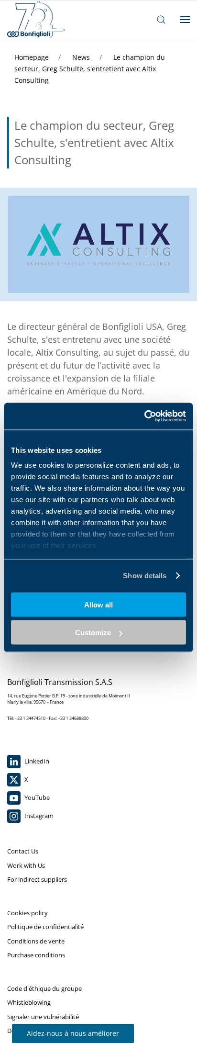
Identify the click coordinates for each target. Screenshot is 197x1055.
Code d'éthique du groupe (44, 988)
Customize (93, 633)
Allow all (98, 604)
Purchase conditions (36, 955)
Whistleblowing (29, 1002)
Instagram (38, 815)
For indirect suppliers (37, 879)
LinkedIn (36, 761)
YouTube (36, 797)
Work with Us (26, 865)
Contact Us (22, 851)
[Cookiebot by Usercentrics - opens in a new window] (144, 416)
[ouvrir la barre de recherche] (161, 19)
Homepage (32, 57)
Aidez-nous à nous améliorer (73, 1033)
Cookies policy (27, 913)
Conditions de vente (36, 941)
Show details (144, 576)
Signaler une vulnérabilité (43, 1016)
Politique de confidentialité (45, 926)
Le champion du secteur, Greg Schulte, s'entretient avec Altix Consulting (89, 69)
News (82, 57)
